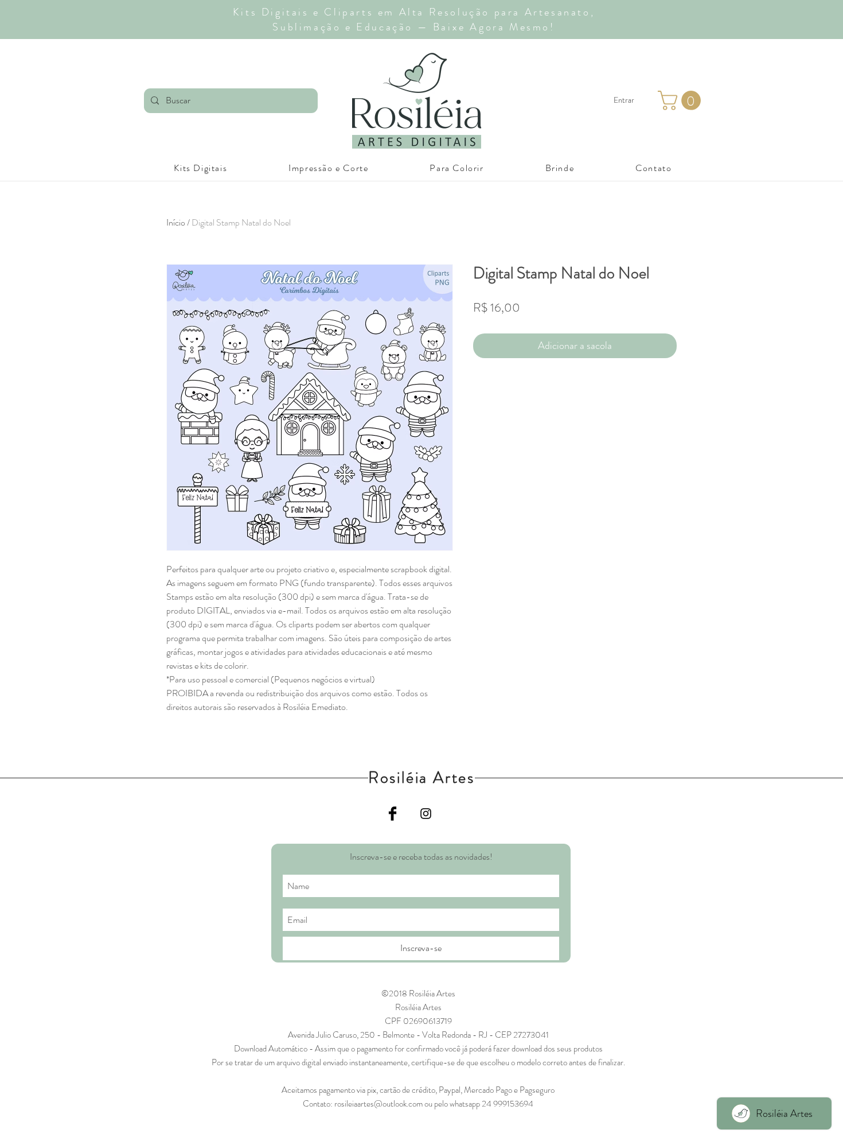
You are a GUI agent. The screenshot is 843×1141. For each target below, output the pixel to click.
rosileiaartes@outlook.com (378, 1103)
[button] (681, 100)
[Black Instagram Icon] (426, 813)
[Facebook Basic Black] (392, 813)
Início (175, 222)
